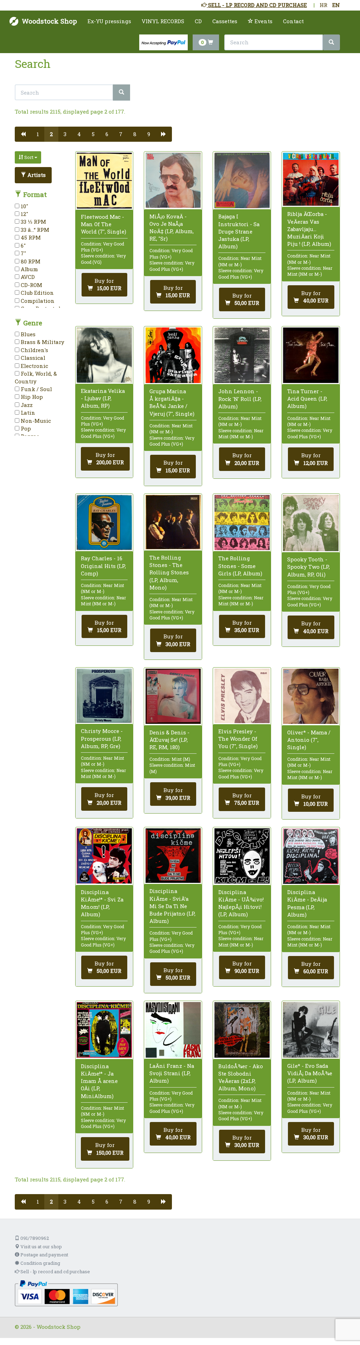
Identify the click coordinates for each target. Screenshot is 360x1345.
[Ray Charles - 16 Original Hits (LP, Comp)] (104, 522)
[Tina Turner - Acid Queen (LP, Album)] (310, 355)
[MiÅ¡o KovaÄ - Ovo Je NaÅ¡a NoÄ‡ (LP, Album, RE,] (173, 180)
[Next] (163, 134)
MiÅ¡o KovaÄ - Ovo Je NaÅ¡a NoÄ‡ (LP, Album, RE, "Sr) (171, 227)
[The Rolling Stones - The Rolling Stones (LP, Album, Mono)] (173, 522)
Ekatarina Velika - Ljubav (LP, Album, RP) (103, 398)
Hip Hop (31, 396)
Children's (33, 349)
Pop (25, 428)
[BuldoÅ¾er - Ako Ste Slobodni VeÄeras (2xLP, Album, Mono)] (242, 1030)
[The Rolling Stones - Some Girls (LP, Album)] (242, 522)
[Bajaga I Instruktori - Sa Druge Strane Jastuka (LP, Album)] (242, 180)
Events (262, 21)
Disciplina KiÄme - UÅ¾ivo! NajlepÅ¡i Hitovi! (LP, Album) (241, 903)
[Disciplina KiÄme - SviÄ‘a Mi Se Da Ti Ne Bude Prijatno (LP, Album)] (173, 855)
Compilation (36, 300)
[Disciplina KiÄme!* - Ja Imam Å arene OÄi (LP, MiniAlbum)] (104, 1030)
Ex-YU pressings (109, 21)
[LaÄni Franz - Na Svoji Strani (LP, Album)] (173, 1029)
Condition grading (39, 1263)
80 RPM (29, 261)
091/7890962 (34, 1238)
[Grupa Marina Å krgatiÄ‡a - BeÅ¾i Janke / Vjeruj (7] (173, 355)
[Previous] (23, 134)
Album (28, 269)
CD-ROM (30, 284)
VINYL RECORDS (163, 21)
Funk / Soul (35, 389)
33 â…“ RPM (34, 229)
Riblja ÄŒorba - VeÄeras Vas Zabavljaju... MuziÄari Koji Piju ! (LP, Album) (309, 228)
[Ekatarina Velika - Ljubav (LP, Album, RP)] (104, 354)
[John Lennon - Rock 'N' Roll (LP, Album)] (242, 355)
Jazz (26, 404)
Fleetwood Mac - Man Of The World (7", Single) (103, 224)
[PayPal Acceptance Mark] (66, 1292)
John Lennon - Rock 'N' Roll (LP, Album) (240, 398)
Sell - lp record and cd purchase (54, 1271)
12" (23, 213)
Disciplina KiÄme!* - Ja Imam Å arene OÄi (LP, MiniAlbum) (99, 1081)
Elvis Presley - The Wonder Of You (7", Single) (238, 739)
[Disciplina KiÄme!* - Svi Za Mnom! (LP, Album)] (104, 856)
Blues (27, 334)
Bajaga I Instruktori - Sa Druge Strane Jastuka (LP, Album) (238, 231)
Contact (293, 21)
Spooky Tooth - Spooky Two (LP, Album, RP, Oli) (308, 567)
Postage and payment (43, 1254)
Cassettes (224, 21)
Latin (27, 412)
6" (22, 245)
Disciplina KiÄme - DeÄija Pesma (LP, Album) (307, 903)
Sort (28, 157)
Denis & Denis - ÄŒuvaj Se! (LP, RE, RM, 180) (169, 740)
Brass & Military (41, 341)
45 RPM (30, 237)
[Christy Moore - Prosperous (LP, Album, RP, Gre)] (104, 696)
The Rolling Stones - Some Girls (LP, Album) (240, 565)
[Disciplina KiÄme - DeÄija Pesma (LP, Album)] (310, 856)
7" (22, 253)
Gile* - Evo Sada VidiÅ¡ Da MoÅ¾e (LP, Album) (309, 1073)
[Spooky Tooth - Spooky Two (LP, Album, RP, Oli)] (310, 523)
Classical (32, 357)
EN (336, 4)
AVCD (27, 276)
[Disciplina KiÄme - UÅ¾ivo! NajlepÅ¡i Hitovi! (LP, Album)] (242, 856)
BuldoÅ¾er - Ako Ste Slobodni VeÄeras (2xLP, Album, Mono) (240, 1077)
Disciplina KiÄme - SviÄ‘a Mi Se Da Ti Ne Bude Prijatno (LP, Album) (172, 905)
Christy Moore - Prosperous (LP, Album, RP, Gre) (102, 738)
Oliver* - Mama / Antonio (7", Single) (308, 740)
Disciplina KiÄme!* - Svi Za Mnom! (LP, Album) (102, 903)
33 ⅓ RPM (32, 221)
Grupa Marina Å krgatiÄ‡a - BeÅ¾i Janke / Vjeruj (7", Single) (171, 402)
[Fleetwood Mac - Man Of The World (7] (104, 181)
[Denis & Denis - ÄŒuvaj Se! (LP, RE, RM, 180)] (173, 696)
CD (198, 21)
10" (23, 206)
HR (323, 4)
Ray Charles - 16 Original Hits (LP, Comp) (103, 565)
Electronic (33, 365)
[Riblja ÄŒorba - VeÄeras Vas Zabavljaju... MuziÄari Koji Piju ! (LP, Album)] (310, 179)
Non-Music (35, 420)
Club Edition (36, 292)
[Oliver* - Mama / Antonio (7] (310, 696)
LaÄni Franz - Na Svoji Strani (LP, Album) (171, 1073)
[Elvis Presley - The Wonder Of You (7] (242, 696)
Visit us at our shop (40, 1246)
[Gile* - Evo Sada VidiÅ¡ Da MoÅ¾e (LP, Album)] (310, 1029)
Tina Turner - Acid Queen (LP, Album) (307, 398)
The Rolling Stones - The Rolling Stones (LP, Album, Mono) (169, 572)
